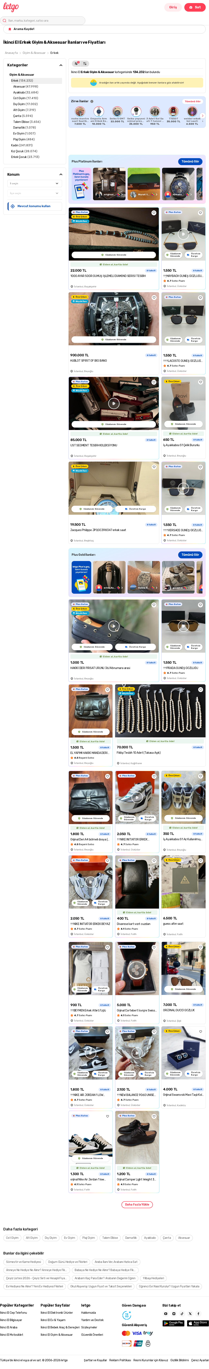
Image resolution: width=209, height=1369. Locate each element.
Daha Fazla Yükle (137, 1204)
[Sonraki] (203, 116)
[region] (137, 115)
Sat (198, 7)
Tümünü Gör (193, 101)
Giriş (173, 7)
